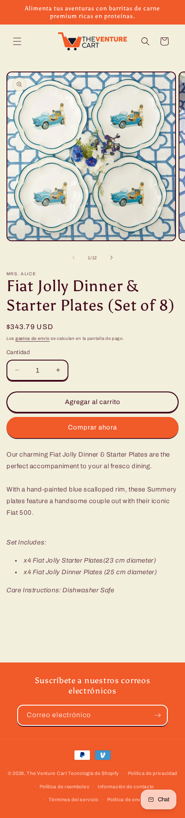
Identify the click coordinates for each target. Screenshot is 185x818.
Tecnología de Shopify (93, 773)
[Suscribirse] (157, 715)
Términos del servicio (74, 799)
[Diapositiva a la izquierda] (73, 257)
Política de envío (126, 799)
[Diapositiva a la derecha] (111, 257)
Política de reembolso (64, 786)
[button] (17, 41)
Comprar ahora (92, 427)
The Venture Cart (47, 773)
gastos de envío (32, 338)
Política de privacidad (152, 773)
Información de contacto (126, 786)
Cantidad (18, 352)
